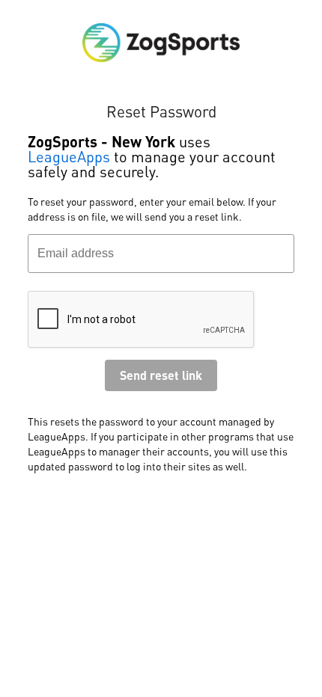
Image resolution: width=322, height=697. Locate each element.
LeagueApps (69, 156)
